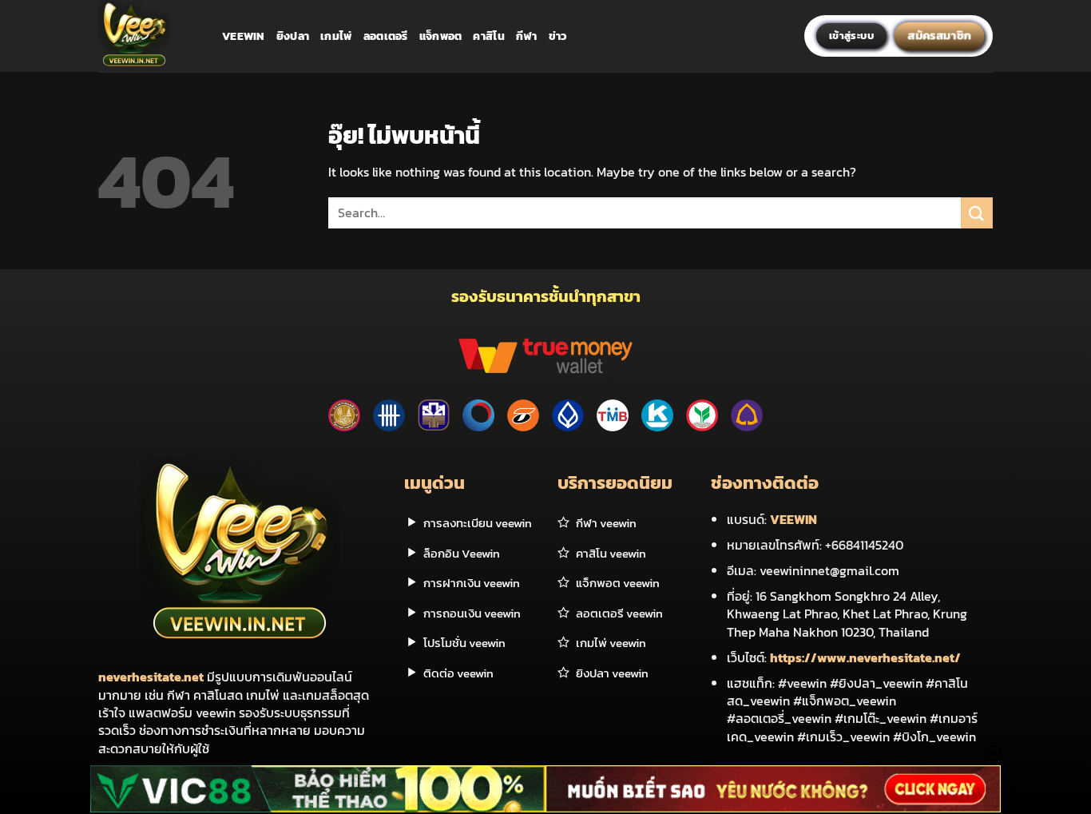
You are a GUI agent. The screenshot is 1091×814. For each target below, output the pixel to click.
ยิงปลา (292, 36)
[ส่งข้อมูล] (977, 212)
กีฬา (527, 36)
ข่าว (558, 36)
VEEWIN (793, 519)
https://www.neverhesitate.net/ (865, 657)
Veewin (243, 36)
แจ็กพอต (440, 36)
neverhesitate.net (151, 676)
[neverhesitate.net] (148, 36)
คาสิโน (488, 36)
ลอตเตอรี (385, 36)
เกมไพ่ (335, 36)
